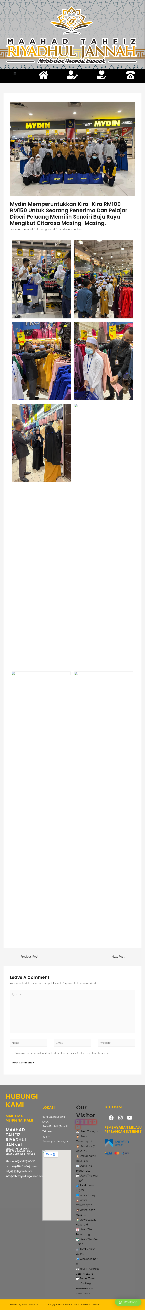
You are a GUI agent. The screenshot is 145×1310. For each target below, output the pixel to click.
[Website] (116, 1043)
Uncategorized (45, 229)
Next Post (120, 956)
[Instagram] (120, 1117)
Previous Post (27, 956)
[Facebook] (111, 1117)
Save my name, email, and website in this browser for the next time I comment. (63, 1053)
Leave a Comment (21, 229)
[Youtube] (129, 1117)
